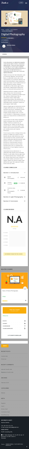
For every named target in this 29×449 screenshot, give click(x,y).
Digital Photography (13, 34)
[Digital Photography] (14, 18)
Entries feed (4, 409)
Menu (5, 54)
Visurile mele (4, 356)
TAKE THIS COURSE (14, 310)
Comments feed (5, 412)
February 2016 (5, 382)
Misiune (3, 393)
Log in (2, 406)
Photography (14, 29)
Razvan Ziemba (11, 45)
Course (7, 29)
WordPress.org (5, 415)
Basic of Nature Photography (10, 290)
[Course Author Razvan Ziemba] (25, 288)
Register (3, 403)
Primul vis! (3, 359)
